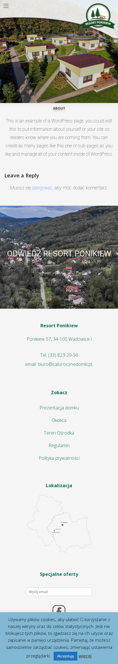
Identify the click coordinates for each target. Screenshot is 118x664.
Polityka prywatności (59, 458)
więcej (85, 656)
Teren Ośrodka (59, 433)
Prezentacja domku (59, 408)
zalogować (42, 188)
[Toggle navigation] (6, 6)
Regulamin (59, 445)
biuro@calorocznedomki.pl (65, 364)
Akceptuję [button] (65, 656)
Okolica (59, 420)
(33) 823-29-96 (63, 355)
